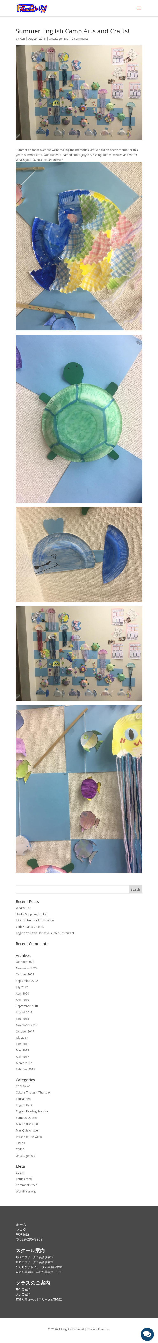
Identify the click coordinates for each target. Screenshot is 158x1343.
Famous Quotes (26, 1118)
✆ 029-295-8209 (29, 1239)
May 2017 (22, 1050)
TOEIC (20, 1149)
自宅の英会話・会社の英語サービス (39, 1272)
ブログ (21, 1229)
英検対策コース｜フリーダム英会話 (39, 1299)
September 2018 (27, 1006)
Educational (23, 1099)
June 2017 (22, 1044)
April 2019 (22, 1000)
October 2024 (25, 962)
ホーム (21, 1224)
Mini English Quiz (27, 1124)
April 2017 (22, 1057)
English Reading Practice (32, 1111)
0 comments (80, 38)
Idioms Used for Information (35, 920)
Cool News (23, 1086)
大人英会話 (23, 1294)
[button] (147, 1334)
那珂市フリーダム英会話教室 (34, 1257)
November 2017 (26, 1025)
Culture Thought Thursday (33, 1092)
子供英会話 (23, 1289)
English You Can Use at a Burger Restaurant (45, 933)
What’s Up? (23, 908)
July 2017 (22, 1037)
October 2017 (25, 1031)
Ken (22, 38)
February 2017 (25, 1069)
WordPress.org (26, 1191)
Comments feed (26, 1185)
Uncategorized (58, 38)
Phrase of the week (29, 1137)
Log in (20, 1172)
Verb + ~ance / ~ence (30, 927)
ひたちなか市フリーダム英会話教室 (39, 1267)
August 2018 (24, 1012)
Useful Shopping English (32, 914)
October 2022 (25, 974)
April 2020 (22, 993)
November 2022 (26, 968)
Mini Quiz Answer (27, 1130)
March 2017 (24, 1063)
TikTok (20, 1143)
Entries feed (24, 1179)
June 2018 (22, 1019)
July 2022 (22, 987)
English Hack (24, 1105)
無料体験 (23, 1234)
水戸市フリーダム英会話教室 (34, 1262)
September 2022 (27, 981)
